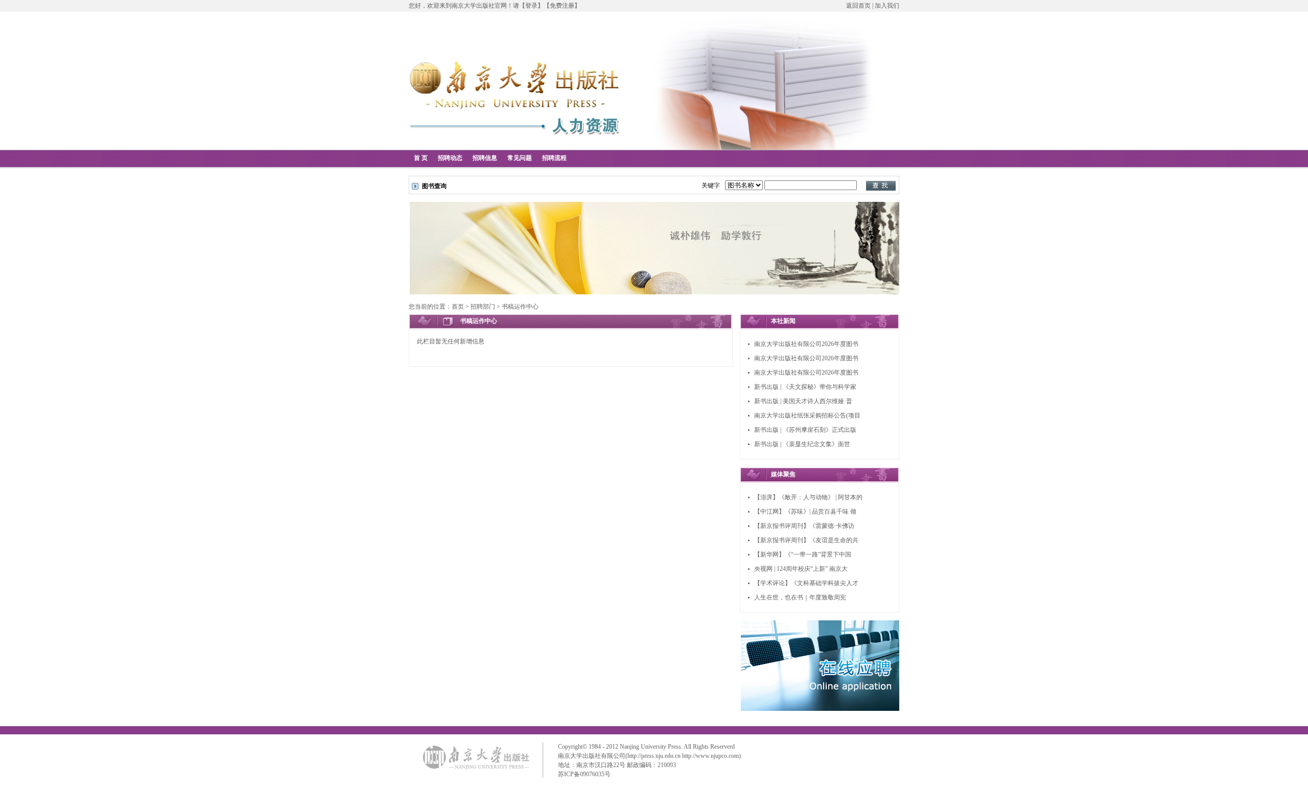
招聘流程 (554, 157)
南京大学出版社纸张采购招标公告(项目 (807, 415)
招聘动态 (450, 157)
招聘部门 (483, 306)
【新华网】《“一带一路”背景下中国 (802, 554)
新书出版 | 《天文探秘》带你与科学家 (805, 386)
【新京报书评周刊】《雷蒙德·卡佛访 (804, 525)
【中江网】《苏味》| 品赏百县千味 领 (805, 511)
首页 (458, 306)
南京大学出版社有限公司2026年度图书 (806, 343)
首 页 (421, 157)
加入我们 (887, 5)
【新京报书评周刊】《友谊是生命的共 (806, 540)
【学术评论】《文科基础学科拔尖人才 (806, 583)
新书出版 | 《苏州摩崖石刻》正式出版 (805, 429)
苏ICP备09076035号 (584, 774)
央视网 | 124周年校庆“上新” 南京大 (801, 568)
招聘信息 (485, 157)
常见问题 (519, 157)
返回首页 (858, 5)
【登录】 (531, 5)
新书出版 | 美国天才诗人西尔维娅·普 (803, 401)
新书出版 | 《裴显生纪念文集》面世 (802, 444)
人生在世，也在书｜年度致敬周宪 (800, 597)
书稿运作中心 (520, 306)
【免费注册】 (562, 5)
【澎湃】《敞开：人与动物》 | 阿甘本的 (808, 497)
